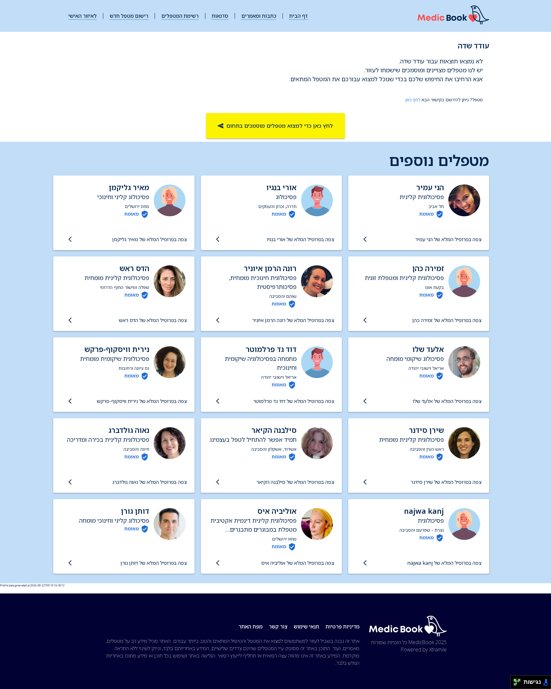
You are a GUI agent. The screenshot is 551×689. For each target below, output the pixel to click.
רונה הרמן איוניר (270, 268)
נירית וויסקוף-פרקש (116, 349)
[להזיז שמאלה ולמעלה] (515, 680)
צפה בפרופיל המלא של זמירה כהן (446, 320)
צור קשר (278, 626)
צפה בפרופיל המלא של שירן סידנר (446, 482)
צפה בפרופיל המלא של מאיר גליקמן (149, 239)
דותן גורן (135, 511)
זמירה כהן (428, 268)
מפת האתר (250, 626)
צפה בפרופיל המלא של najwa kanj (444, 563)
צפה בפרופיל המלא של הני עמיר (448, 239)
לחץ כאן (412, 100)
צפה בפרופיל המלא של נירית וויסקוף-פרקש (142, 401)
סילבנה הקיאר (274, 430)
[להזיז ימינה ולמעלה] (519, 680)
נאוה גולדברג (128, 430)
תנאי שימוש (306, 626)
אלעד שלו (428, 349)
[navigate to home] (453, 16)
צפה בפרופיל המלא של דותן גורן (154, 563)
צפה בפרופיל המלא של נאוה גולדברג (149, 482)
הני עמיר (430, 187)
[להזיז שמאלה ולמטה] (515, 684)
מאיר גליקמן (129, 187)
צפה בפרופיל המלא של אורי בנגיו (300, 239)
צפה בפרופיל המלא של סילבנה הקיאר (295, 482)
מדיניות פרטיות (342, 626)
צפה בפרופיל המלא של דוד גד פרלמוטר (293, 401)
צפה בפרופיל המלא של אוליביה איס (297, 563)
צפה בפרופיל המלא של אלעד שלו (447, 401)
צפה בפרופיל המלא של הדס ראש (153, 320)
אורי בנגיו (281, 187)
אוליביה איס (277, 511)
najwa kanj (424, 511)
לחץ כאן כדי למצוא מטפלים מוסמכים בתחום (279, 125)
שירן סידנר (426, 430)
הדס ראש (134, 268)
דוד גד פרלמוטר (271, 349)
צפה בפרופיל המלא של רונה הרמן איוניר (293, 320)
